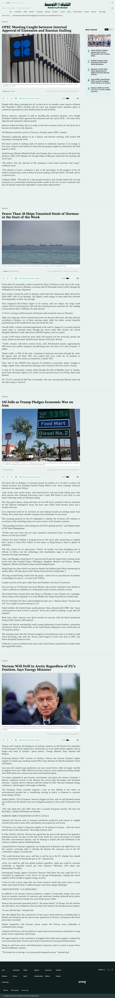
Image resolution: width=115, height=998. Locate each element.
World (25, 12)
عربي (3, 2)
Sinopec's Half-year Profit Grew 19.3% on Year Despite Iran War (101, 89)
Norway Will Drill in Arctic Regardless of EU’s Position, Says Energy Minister (38, 668)
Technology (102, 12)
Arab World (17, 12)
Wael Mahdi (11, 91)
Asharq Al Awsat (13, 271)
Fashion (86, 12)
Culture (62, 12)
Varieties (47, 12)
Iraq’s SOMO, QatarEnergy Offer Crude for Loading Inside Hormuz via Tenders (100, 81)
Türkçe (13, 2)
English (8, 2)
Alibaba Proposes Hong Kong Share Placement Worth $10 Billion (99, 62)
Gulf (11, 12)
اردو (18, 2)
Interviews (40, 12)
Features (93, 12)
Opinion (31, 12)
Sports (69, 12)
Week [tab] (110, 29)
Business (55, 12)
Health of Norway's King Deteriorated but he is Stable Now (31, 15)
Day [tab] (107, 29)
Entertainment (77, 12)
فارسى (22, 2)
